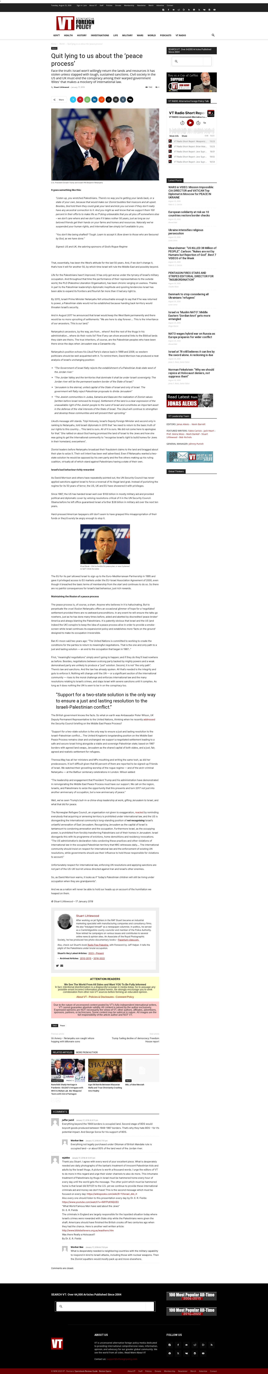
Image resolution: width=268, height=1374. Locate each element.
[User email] (61, 965)
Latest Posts (175, 180)
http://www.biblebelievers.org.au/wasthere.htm (88, 1230)
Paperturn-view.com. (128, 939)
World (152, 35)
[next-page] (58, 1100)
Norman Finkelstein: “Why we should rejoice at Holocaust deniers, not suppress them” (191, 373)
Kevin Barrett (198, 424)
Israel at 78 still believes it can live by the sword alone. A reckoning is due (191, 353)
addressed (149, 719)
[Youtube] (214, 10)
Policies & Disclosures (101, 997)
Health (68, 35)
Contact (170, 5)
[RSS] (189, 10)
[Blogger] (163, 10)
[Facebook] (168, 10)
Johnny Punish (196, 443)
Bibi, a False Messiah (134, 1084)
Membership (129, 5)
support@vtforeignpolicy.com (122, 1359)
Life (115, 35)
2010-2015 (85, 958)
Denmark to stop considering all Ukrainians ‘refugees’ (188, 296)
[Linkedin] (94, 99)
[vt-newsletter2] (190, 461)
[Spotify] (194, 10)
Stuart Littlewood (61, 87)
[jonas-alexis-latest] (190, 406)
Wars (140, 35)
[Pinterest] (80, 99)
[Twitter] (199, 10)
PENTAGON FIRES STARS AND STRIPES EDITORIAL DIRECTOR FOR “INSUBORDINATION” (191, 276)
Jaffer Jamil (68, 1119)
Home (53, 44)
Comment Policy (125, 997)
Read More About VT (135, 1352)
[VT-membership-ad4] (192, 91)
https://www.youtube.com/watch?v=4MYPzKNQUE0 (90, 1202)
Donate (118, 5)
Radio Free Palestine (98, 945)
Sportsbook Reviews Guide (86, 1371)
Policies (109, 5)
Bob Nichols (185, 437)
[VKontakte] (204, 10)
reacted (139, 812)
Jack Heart (209, 430)
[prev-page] (53, 1100)
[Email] (109, 99)
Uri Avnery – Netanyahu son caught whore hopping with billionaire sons (72, 1040)
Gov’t (56, 35)
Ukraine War (93, 1081)
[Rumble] (183, 10)
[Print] (116, 99)
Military (127, 35)
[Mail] (173, 10)
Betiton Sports (105, 1371)
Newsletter (141, 5)
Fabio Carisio (195, 430)
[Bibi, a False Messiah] (142, 1070)
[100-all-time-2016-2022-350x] (192, 1315)
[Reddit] (178, 10)
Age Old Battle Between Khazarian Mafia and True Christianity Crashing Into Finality (105, 1087)
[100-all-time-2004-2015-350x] (192, 1299)
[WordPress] (209, 10)
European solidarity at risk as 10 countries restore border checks (189, 213)
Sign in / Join (82, 5)
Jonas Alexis (183, 424)
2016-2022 (99, 958)
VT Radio (181, 35)
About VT (93, 5)
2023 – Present (96, 953)
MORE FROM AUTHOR (87, 1052)
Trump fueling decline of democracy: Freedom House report (135, 1040)
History (82, 35)
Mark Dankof (192, 434)
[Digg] (130, 99)
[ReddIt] (101, 99)
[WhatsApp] (87, 99)
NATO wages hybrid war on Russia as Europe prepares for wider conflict (191, 335)
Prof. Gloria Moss (175, 434)
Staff (101, 5)
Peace (62, 1025)
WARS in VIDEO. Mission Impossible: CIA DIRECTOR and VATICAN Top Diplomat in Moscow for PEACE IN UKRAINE (191, 192)
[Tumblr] (123, 99)
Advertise (160, 5)
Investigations (100, 35)
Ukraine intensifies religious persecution (185, 231)
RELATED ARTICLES (62, 1052)
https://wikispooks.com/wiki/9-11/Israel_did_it (112, 1193)
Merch (151, 5)
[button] (213, 35)
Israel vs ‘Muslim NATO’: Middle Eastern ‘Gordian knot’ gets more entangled (189, 316)
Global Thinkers (176, 471)
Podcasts (165, 35)
